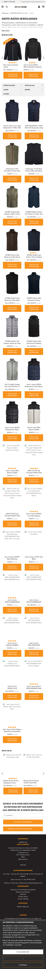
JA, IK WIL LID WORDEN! (23, 822)
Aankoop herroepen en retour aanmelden (23, 848)
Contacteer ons (23, 852)
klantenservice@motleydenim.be (33, 2)
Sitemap (23, 865)
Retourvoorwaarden (23, 892)
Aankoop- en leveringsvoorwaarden (23, 890)
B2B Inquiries (23, 859)
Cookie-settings (23, 899)
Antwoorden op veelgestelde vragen (23, 850)
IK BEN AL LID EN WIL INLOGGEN (20, 829)
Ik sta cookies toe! (23, 952)
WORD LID (23, 842)
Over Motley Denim (23, 855)
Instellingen (23, 965)
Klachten (23, 894)
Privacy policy (23, 896)
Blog (23, 857)
